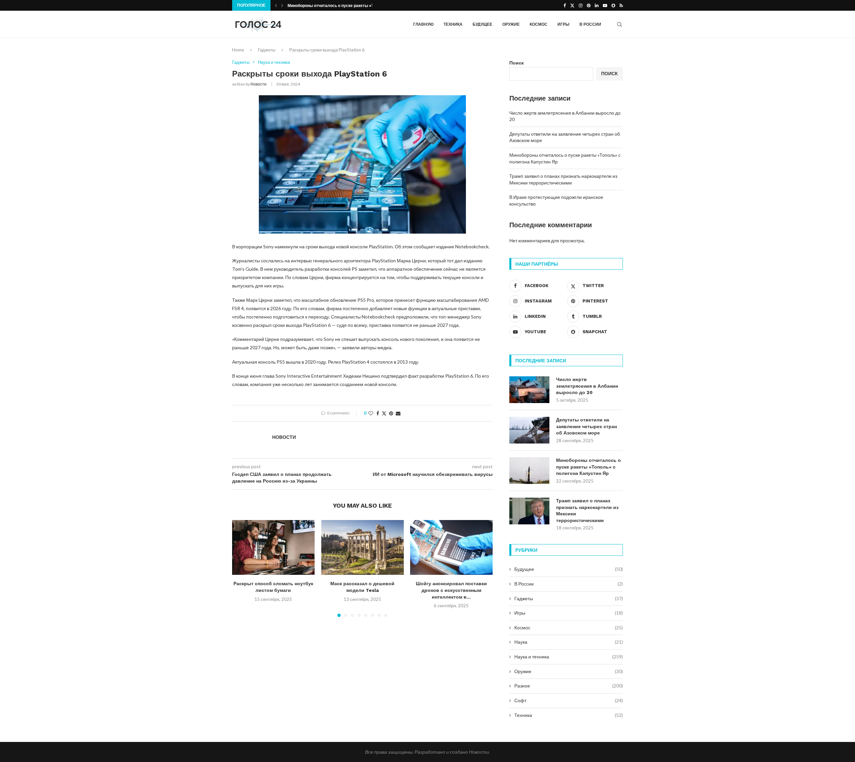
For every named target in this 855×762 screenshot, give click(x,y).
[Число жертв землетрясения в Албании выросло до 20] (529, 389)
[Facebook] (564, 5)
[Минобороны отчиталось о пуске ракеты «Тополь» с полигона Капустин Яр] (529, 470)
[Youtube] (605, 5)
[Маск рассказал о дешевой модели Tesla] (362, 547)
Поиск (516, 63)
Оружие (511, 24)
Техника (453, 24)
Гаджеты (266, 49)
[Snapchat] (613, 5)
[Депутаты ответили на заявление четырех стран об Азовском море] (529, 430)
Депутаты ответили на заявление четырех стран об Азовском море (586, 426)
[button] (276, 5)
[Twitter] (572, 5)
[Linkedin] (596, 5)
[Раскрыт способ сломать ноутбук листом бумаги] (273, 547)
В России (590, 24)
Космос (538, 24)
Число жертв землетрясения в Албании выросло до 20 (587, 386)
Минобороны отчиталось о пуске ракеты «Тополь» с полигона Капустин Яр (588, 467)
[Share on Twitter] (384, 413)
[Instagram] (580, 5)
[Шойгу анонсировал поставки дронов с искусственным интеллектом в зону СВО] (451, 547)
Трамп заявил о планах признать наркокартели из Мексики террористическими (587, 510)
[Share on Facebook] (377, 413)
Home (238, 49)
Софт (568, 700)
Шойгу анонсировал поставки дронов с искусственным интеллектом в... (451, 590)
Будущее (482, 24)
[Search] (619, 24)
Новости (258, 84)
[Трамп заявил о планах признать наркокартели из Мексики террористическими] (529, 511)
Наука (568, 642)
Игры (563, 24)
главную (423, 24)
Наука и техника (568, 656)
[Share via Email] (398, 413)
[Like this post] (370, 413)
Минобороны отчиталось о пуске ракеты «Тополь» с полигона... (351, 5)
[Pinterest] (588, 5)
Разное (568, 685)
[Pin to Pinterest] (391, 413)
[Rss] (621, 5)
